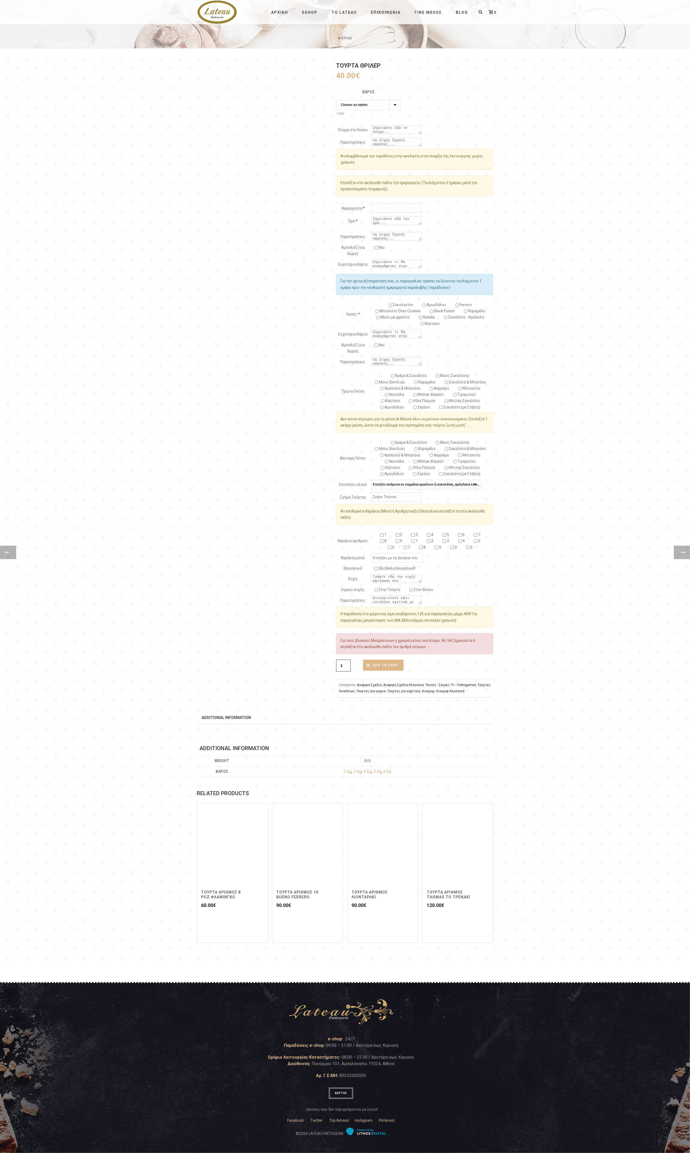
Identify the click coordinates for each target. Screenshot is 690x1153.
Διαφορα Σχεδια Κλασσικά (403, 685)
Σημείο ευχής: (353, 589)
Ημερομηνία (353, 208)
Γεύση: (353, 314)
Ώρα (353, 221)
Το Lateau (344, 12)
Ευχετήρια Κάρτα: (353, 264)
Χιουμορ (428, 691)
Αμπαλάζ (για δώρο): (353, 250)
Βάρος (368, 92)
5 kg (377, 771)
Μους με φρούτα (394, 317)
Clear (340, 113)
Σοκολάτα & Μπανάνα (467, 382)
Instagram (363, 1120)
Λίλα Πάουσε (423, 401)
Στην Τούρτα (389, 589)
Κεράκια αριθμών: (353, 541)
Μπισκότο (471, 388)
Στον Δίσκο (423, 589)
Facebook (295, 1120)
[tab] (226, 717)
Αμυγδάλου (436, 305)
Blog (462, 12)
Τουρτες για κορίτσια (403, 691)
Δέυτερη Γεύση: (353, 458)
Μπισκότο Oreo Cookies (400, 311)
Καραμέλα (426, 382)
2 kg (347, 771)
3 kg (357, 771)
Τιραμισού (466, 394)
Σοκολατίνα (402, 305)
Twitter (316, 1120)
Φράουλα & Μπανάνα (402, 388)
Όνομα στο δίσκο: (353, 130)
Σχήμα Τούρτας (353, 497)
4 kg (367, 771)
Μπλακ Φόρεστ (430, 394)
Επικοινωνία (386, 12)
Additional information (226, 717)
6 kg (387, 771)
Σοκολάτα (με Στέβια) (461, 407)
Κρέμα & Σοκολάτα (410, 375)
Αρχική (279, 12)
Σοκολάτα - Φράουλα (465, 317)
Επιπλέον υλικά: (353, 484)
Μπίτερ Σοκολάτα (463, 401)
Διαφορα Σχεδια (369, 685)
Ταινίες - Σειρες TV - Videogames (450, 685)
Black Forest (444, 311)
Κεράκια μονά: (353, 558)
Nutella (428, 317)
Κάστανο (432, 323)
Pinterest (387, 1120)
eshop (310, 12)
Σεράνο (423, 407)
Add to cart (385, 665)
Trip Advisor (339, 1120)
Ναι (381, 247)
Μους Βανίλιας (391, 382)
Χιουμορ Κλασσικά (450, 691)
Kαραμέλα (476, 311)
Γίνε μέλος (428, 12)
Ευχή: (353, 579)
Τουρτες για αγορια (371, 691)
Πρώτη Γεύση (353, 391)
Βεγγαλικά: (353, 568)
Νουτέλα (396, 394)
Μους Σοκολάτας (454, 375)
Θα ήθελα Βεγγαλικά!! (396, 568)
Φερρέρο (441, 388)
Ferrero (465, 305)
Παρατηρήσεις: (353, 142)
